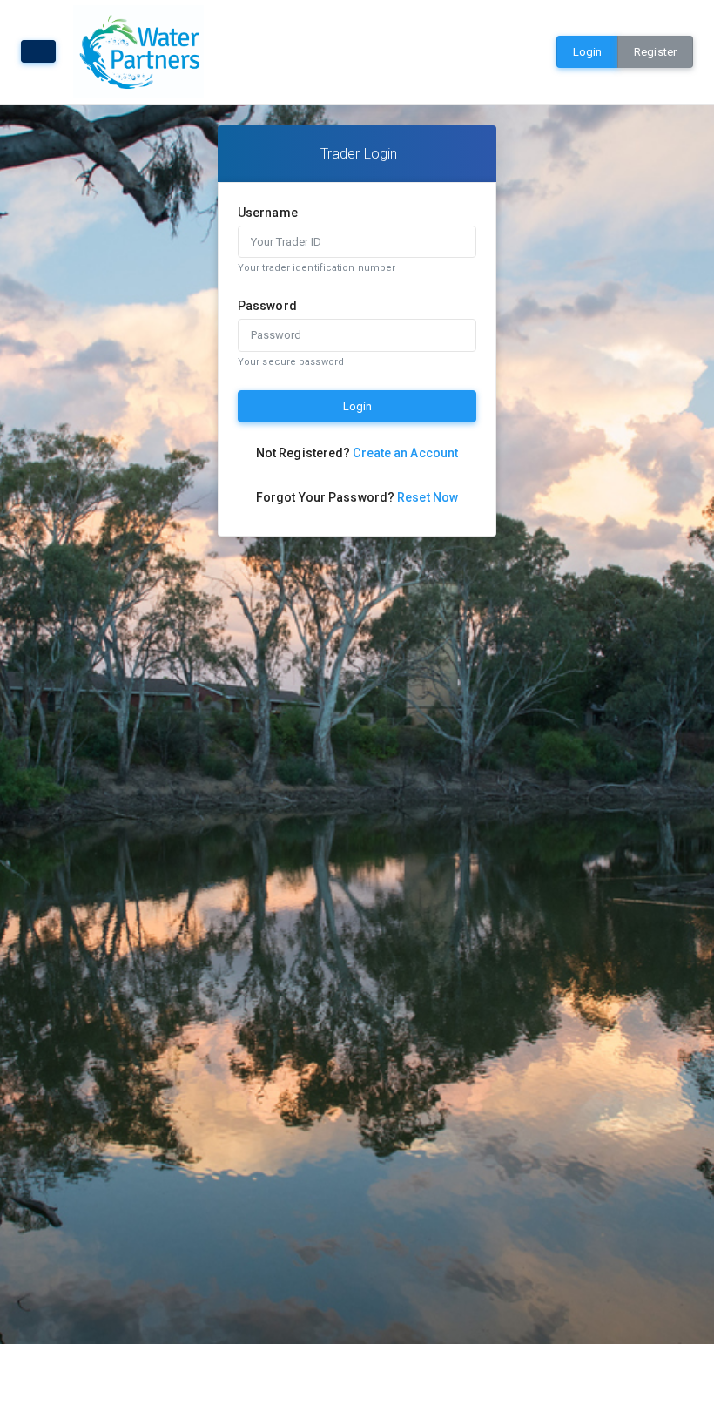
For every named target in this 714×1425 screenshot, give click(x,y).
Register (655, 51)
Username (268, 212)
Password (267, 306)
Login (588, 51)
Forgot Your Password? (357, 497)
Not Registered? (357, 453)
